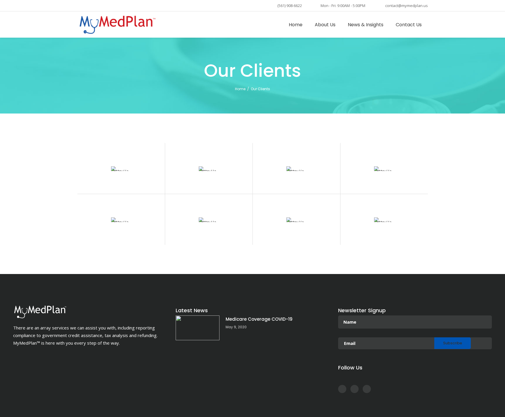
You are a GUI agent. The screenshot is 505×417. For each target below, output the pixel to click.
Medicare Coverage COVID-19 (259, 319)
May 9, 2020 (236, 326)
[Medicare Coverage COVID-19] (197, 327)
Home (240, 88)
